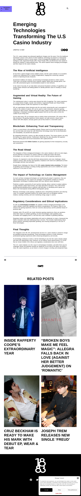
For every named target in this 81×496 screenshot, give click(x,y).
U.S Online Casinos (31, 141)
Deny (59, 490)
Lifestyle (16, 50)
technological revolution (27, 204)
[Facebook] (31, 480)
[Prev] (22, 260)
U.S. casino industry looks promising (49, 165)
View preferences (72, 490)
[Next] (58, 260)
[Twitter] (37, 480)
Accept (46, 490)
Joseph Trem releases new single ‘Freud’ (55, 435)
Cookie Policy (58, 493)
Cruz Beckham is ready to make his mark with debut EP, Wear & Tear (21, 439)
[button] (78, 478)
